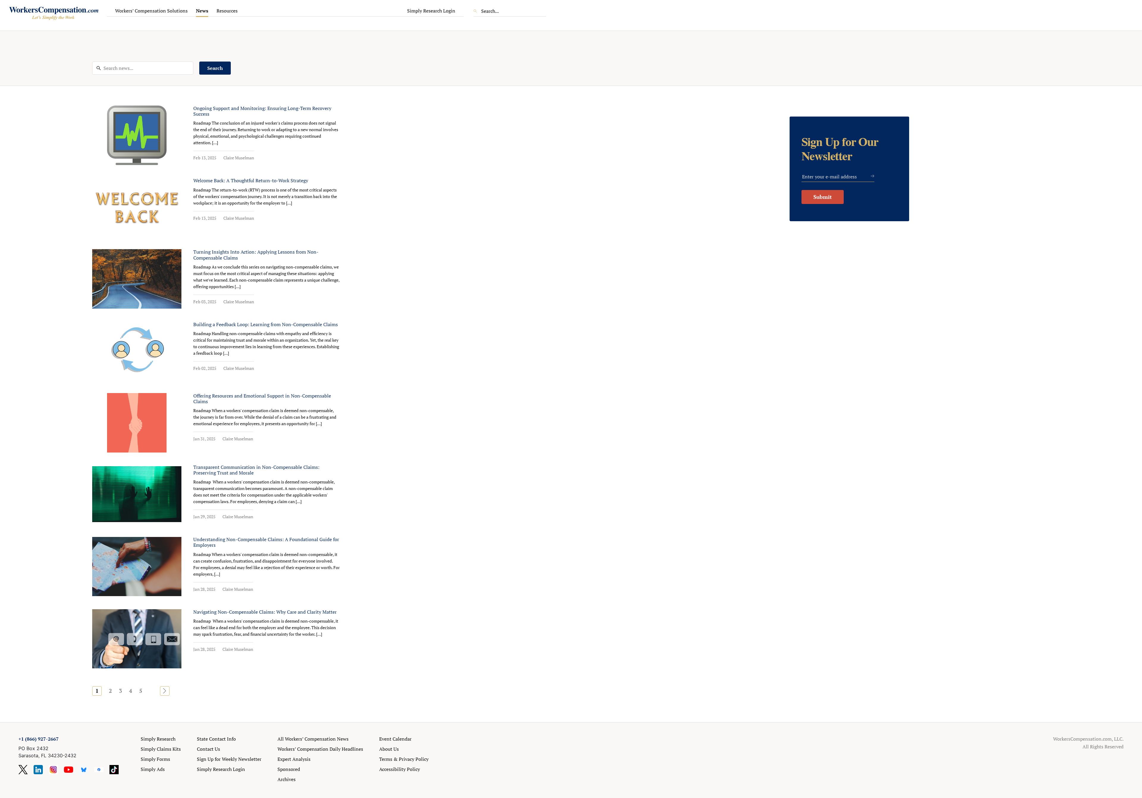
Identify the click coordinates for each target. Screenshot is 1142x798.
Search (215, 68)
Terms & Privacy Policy (404, 759)
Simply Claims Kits (161, 749)
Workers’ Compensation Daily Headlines (320, 749)
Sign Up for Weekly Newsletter (229, 759)
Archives (286, 779)
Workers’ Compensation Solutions (151, 10)
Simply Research (158, 739)
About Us (389, 749)
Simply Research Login (431, 10)
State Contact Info (216, 739)
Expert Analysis (293, 759)
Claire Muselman (238, 158)
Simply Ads (153, 769)
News (202, 10)
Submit (822, 196)
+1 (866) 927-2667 (38, 739)
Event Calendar (395, 739)
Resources (227, 10)
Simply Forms (155, 759)
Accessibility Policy (399, 769)
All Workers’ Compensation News (313, 739)
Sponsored (288, 769)
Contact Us (208, 749)
